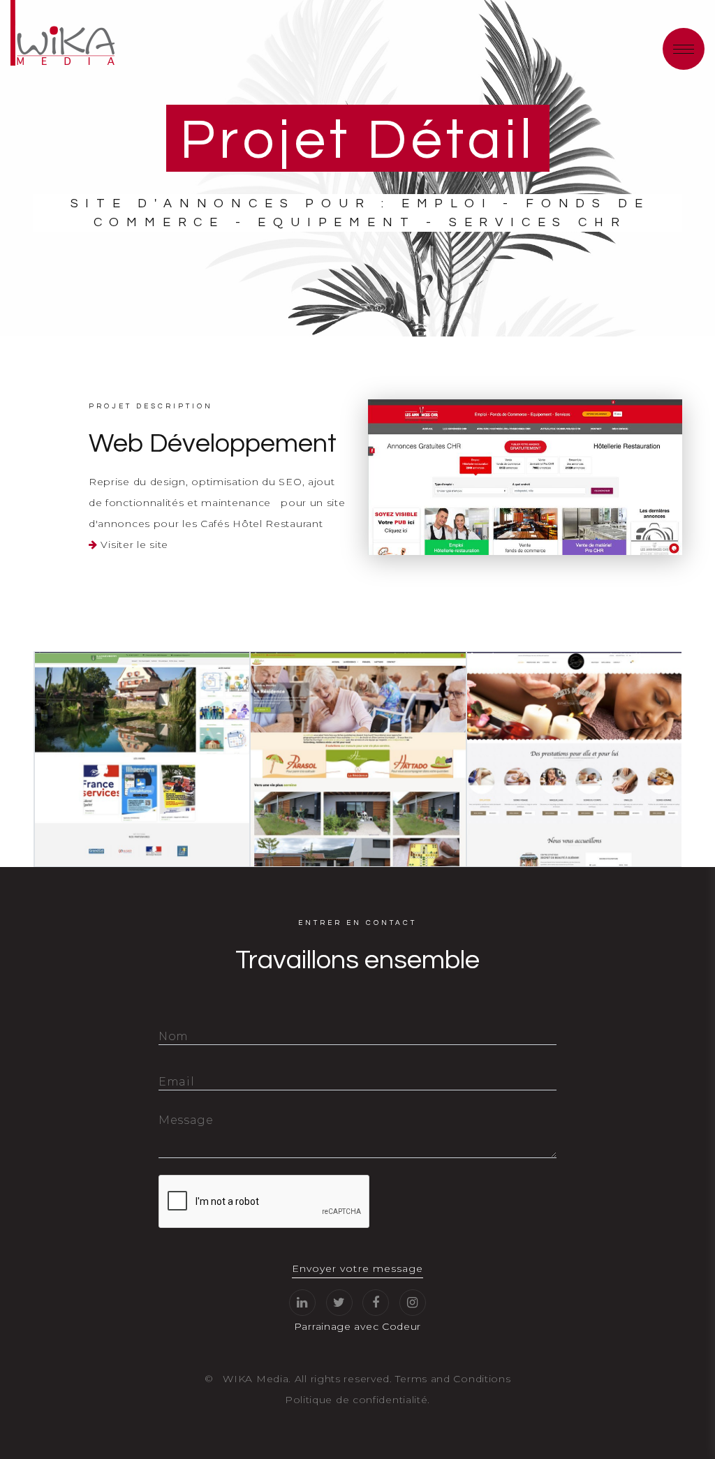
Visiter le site (134, 544)
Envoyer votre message (357, 1268)
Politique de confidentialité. (357, 1399)
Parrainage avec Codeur (357, 1326)
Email (177, 1081)
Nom (174, 1036)
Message (186, 1120)
